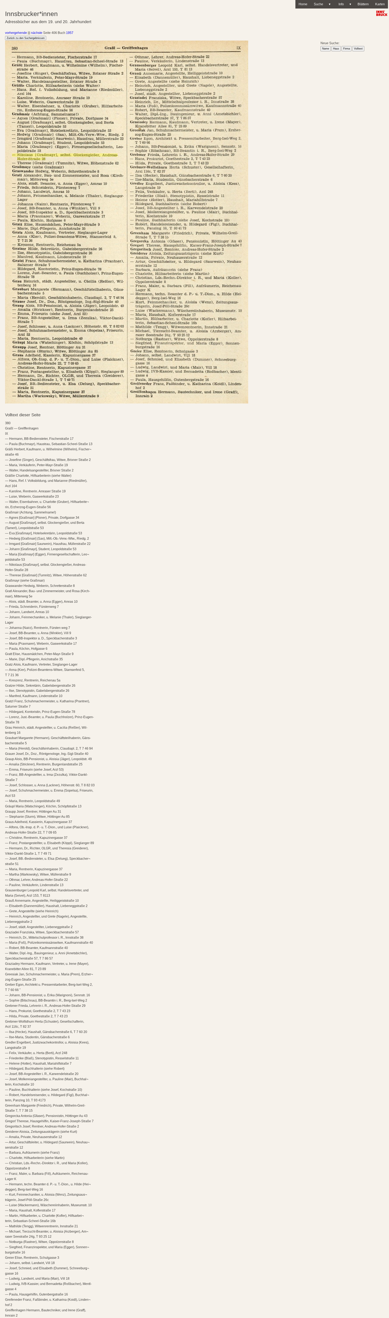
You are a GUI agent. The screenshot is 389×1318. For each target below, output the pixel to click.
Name (325, 48)
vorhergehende (16, 32)
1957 (69, 32)
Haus (336, 48)
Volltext (358, 48)
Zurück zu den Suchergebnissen (26, 38)
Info (344, 4)
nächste (36, 32)
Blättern (363, 4)
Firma (346, 48)
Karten (380, 4)
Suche (322, 4)
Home (303, 4)
